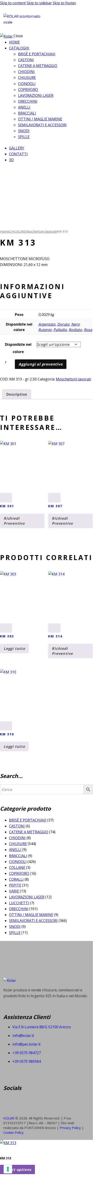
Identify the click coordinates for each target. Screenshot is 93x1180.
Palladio (60, 329)
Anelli (15, 849)
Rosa (88, 329)
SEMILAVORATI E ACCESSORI (33, 920)
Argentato (46, 324)
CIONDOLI (18, 861)
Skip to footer (64, 2)
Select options (17, 1169)
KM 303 (7, 636)
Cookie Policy (13, 1132)
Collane (17, 867)
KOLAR (8, 1118)
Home (4, 231)
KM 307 (55, 506)
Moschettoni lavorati (41, 231)
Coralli (16, 879)
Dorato (63, 324)
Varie (14, 891)
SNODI (14, 926)
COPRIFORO (19, 873)
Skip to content (13, 2)
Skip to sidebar (39, 2)
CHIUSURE (17, 231)
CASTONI (17, 826)
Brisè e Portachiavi (27, 820)
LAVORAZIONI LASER (26, 897)
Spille (14, 932)
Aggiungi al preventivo (40, 364)
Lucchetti (19, 902)
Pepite (15, 885)
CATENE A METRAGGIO (28, 831)
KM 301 (7, 506)
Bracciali (18, 855)
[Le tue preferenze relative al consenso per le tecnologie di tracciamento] (8, 1169)
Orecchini (18, 908)
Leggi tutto (14, 648)
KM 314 (55, 636)
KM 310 (7, 734)
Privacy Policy (71, 1127)
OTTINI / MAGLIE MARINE (31, 914)
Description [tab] (16, 394)
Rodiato (75, 329)
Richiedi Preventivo (14, 521)
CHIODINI (17, 837)
